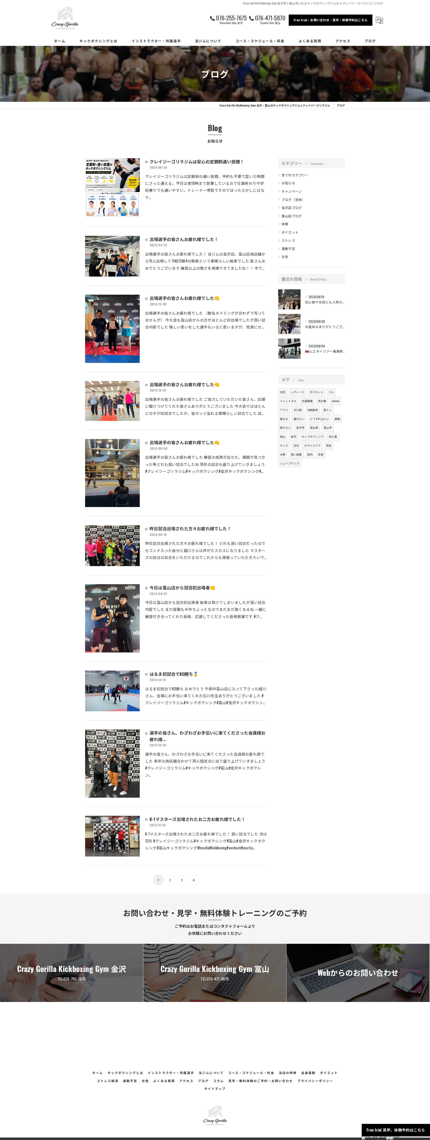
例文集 (322, 401)
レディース (297, 392)
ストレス (288, 240)
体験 (285, 224)
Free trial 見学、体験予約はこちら (396, 1130)
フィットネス (288, 401)
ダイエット (290, 232)
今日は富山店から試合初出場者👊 (182, 587)
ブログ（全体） (293, 199)
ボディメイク (312, 445)
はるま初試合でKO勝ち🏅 (174, 674)
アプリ (284, 410)
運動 (337, 419)
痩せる (284, 419)
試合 (296, 445)
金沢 (293, 436)
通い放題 (296, 454)
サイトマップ (215, 1088)
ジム (331, 392)
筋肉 (310, 454)
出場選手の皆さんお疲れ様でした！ (184, 239)
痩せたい (299, 419)
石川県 (298, 410)
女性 (285, 256)
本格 (320, 454)
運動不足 (288, 248)
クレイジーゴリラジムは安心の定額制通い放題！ (197, 161)
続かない (285, 427)
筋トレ (328, 410)
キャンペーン (292, 191)
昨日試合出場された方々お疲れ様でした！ (190, 528)
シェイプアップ (289, 463)
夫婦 (282, 454)
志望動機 (307, 401)
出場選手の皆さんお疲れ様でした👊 (184, 298)
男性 (328, 445)
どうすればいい (319, 419)
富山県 (314, 427)
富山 (282, 436)
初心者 (333, 436)
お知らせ (288, 183)
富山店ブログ (292, 215)
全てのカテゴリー (295, 175)
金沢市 (300, 427)
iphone (335, 401)
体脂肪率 (312, 410)
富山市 (328, 427)
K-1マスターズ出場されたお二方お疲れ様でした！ (197, 819)
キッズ (284, 445)
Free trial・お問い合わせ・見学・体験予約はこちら (331, 19)
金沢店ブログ (292, 207)
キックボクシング (313, 436)
